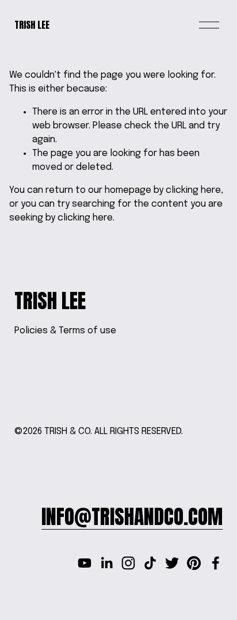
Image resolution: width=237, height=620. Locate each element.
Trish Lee (31, 25)
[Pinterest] (194, 563)
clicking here (193, 190)
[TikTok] (150, 563)
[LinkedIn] (106, 563)
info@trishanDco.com (132, 516)
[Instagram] (128, 563)
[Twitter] (172, 563)
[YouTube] (84, 563)
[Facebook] (216, 563)
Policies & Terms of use (65, 331)
